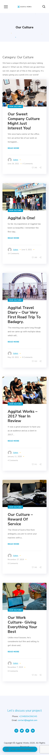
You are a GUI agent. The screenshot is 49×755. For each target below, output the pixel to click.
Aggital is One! (21, 218)
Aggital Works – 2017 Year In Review (22, 416)
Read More (13, 148)
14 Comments (13, 253)
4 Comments (13, 460)
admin (15, 160)
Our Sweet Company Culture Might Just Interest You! (24, 121)
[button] (20, 749)
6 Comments (27, 357)
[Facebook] (27, 731)
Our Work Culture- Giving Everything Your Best (22, 624)
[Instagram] (16, 731)
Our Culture (15, 106)
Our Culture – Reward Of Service (20, 519)
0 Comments (13, 563)
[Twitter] (22, 731)
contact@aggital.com (27, 720)
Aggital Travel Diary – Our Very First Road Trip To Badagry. (24, 314)
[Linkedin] (33, 731)
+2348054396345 (28, 716)
